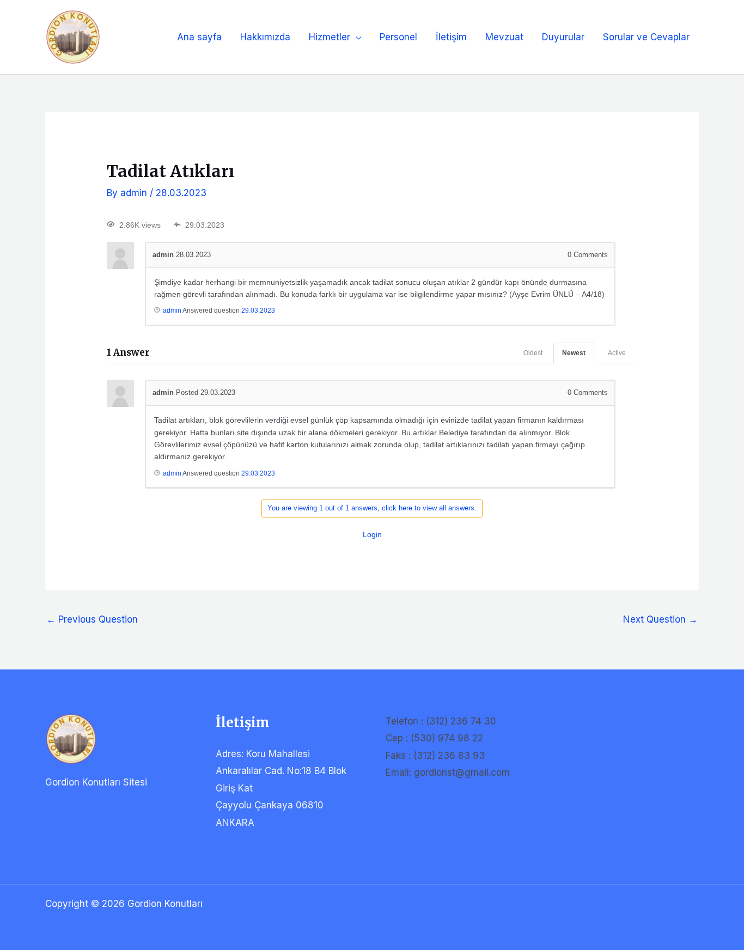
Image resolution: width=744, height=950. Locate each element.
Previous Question (92, 619)
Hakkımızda (265, 37)
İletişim (451, 37)
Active (617, 353)
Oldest (532, 353)
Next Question (660, 619)
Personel (398, 37)
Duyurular (563, 37)
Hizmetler (329, 37)
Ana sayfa (199, 37)
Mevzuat (504, 37)
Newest (574, 353)
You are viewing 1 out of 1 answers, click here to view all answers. (372, 508)
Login (372, 534)
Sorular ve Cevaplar (646, 37)
